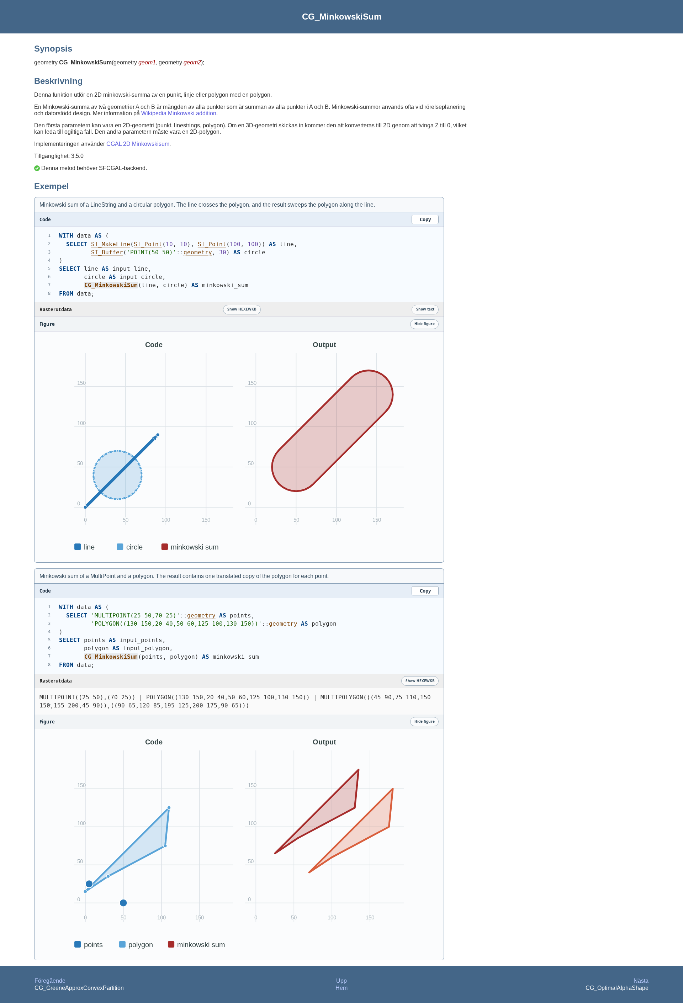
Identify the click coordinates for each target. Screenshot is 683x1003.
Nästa (641, 981)
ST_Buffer (107, 252)
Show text (425, 309)
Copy (425, 219)
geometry (198, 252)
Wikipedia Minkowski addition (178, 113)
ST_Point (148, 244)
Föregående (50, 981)
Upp (341, 981)
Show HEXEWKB (241, 309)
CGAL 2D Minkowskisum (137, 144)
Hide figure (424, 323)
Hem (341, 988)
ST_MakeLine (110, 244)
